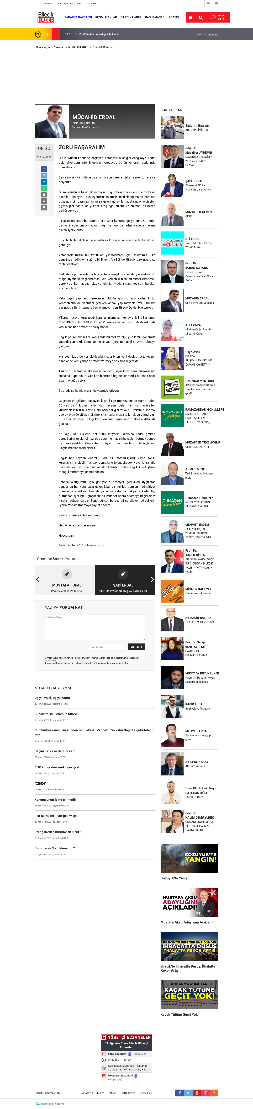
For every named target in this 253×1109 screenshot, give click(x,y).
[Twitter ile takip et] (188, 1093)
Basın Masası (155, 17)
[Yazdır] (44, 201)
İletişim (112, 1093)
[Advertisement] (126, 78)
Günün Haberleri (65, 3)
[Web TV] (208, 3)
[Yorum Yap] (44, 207)
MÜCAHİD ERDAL (78, 47)
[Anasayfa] (36, 3)
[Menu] (191, 17)
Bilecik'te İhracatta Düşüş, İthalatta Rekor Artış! (106, 34)
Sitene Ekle (91, 3)
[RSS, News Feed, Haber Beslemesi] (214, 1093)
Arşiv (79, 3)
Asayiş (174, 17)
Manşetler (47, 3)
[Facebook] (44, 169)
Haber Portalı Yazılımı (52, 1103)
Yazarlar (59, 47)
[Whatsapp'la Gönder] (44, 188)
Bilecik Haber (131, 17)
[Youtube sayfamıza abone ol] (197, 1093)
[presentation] (47, 34)
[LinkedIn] (44, 182)
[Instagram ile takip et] (205, 1093)
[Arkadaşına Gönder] (44, 194)
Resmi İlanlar (106, 17)
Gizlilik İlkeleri (128, 1093)
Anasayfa (44, 47)
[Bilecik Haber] (46, 17)
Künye (100, 1093)
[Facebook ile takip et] (179, 1093)
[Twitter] (44, 175)
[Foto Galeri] (216, 3)
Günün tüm (206, 34)
